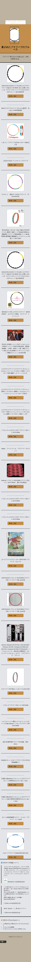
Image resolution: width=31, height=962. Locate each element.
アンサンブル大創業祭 (8, 927)
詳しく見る (13, 96)
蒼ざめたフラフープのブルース (15, 48)
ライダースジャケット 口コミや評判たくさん (14, 928)
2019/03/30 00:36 (20, 881)
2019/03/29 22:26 (15, 912)
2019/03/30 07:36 (16, 903)
